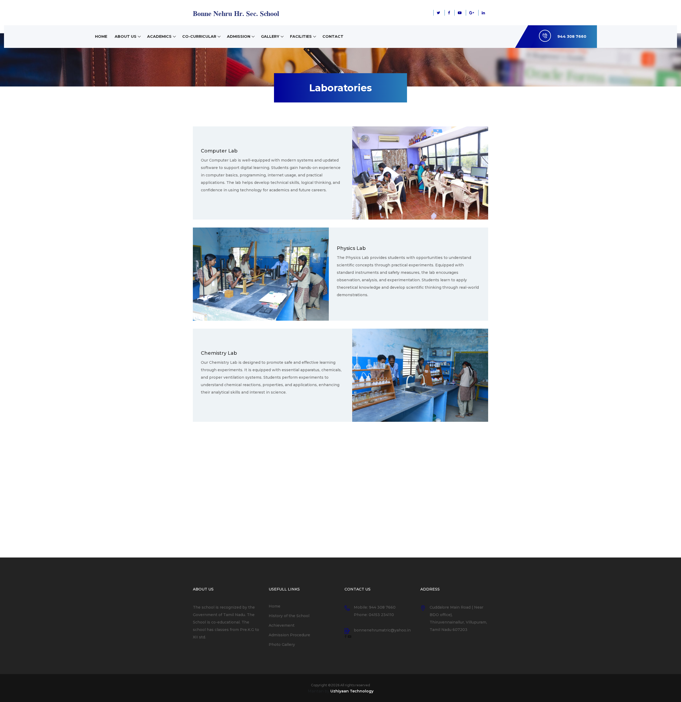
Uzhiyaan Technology (351, 691)
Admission (238, 36)
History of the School (289, 615)
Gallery (270, 36)
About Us (125, 36)
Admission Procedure (289, 635)
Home (101, 36)
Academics (159, 36)
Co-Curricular (199, 36)
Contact (332, 36)
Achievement (281, 625)
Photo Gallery (282, 644)
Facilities (301, 36)
